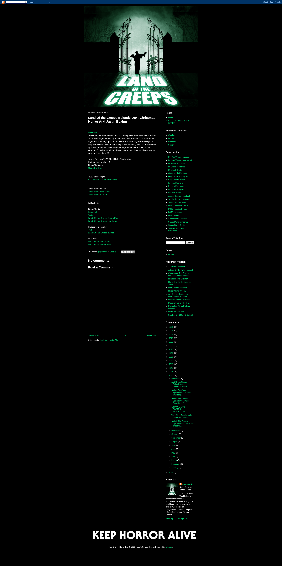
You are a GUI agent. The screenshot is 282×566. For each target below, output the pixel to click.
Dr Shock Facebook (176, 163)
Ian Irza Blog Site (175, 183)
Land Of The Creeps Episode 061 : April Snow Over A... (180, 401)
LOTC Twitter (173, 215)
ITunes (171, 138)
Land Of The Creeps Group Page (103, 218)
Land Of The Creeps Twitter (101, 233)
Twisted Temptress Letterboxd (176, 229)
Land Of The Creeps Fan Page (102, 221)
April (173, 456)
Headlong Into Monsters (178, 279)
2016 (171, 364)
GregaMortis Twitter (176, 180)
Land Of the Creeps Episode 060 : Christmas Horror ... (180, 384)
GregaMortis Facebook (178, 173)
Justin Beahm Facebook (99, 191)
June (173, 449)
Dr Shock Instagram (176, 167)
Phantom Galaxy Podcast (179, 303)
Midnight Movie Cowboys (179, 300)
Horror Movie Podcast (177, 288)
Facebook (92, 212)
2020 (171, 349)
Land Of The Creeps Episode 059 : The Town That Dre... (182, 423)
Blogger (169, 547)
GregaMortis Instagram (178, 176)
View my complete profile (176, 518)
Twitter (91, 215)
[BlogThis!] (125, 252)
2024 (171, 334)
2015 (171, 368)
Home (123, 335)
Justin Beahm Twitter (98, 194)
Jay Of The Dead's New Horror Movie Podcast (178, 295)
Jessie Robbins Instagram (179, 199)
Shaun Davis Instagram (178, 222)
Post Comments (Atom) (110, 340)
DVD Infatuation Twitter (99, 241)
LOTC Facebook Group (178, 206)
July (173, 445)
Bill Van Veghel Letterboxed (180, 160)
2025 (171, 331)
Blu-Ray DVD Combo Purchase (102, 179)
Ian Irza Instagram (176, 189)
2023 (171, 338)
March (174, 460)
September (176, 438)
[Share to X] (128, 252)
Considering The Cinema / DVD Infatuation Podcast (179, 274)
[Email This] (122, 252)
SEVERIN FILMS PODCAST (180, 315)
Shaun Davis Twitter (176, 225)
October (175, 434)
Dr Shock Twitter (175, 170)
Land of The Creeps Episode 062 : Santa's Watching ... (181, 392)
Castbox (171, 135)
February (175, 464)
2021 (171, 346)
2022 (171, 342)
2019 (171, 353)
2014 (171, 372)
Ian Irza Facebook (176, 186)
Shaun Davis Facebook (178, 219)
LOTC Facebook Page (177, 209)
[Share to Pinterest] (133, 252)
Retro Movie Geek (176, 312)
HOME (171, 255)
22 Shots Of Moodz (176, 267)
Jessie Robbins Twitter (178, 202)
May (173, 453)
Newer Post (94, 335)
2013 (171, 375)
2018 (171, 357)
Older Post (151, 335)
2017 (171, 360)
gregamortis (187, 484)
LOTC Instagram (175, 212)
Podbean (172, 142)
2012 (171, 472)
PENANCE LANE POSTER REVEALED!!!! (178, 409)
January (175, 468)
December (176, 379)
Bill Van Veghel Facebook (179, 157)
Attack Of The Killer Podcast (180, 270)
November (176, 430)
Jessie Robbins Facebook (179, 196)
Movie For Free (95, 168)
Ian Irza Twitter (174, 193)
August (174, 442)
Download (92, 132)
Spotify (171, 145)
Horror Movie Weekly (177, 291)
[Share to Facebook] (131, 252)
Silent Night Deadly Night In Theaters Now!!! (181, 416)
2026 (171, 327)
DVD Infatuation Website (99, 244)
